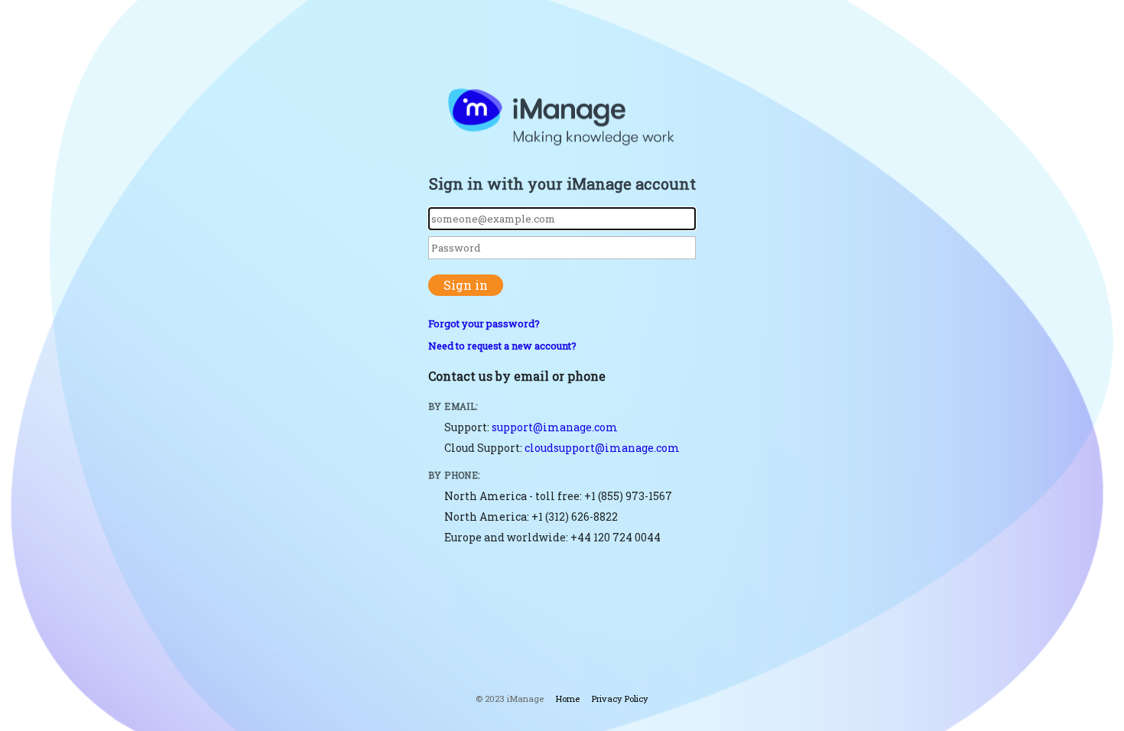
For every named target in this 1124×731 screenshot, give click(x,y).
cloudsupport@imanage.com (602, 447)
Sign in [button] (465, 285)
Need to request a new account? (502, 346)
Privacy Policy (620, 698)
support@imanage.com (555, 427)
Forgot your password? (484, 323)
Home (568, 698)
